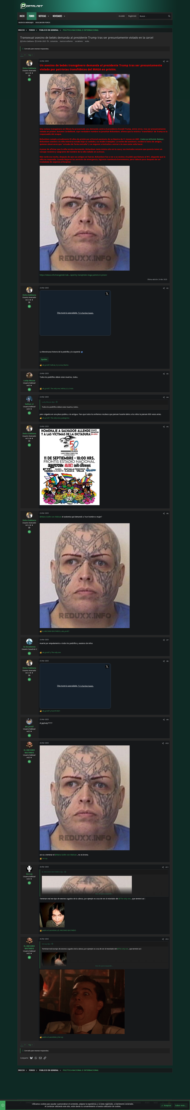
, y (55, 365)
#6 (167, 513)
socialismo (79, 41)
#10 (167, 743)
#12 (167, 939)
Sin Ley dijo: (46, 944)
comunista (54, 41)
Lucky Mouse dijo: (48, 402)
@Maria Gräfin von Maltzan (50, 517)
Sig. (29, 55)
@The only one (125, 899)
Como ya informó (151, 139)
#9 (167, 720)
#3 (167, 374)
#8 (167, 661)
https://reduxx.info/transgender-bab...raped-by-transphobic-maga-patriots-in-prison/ (73, 275)
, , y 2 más (57, 388)
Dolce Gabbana (28, 41)
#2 (167, 288)
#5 (167, 427)
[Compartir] (164, 61)
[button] (48, 16)
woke (87, 41)
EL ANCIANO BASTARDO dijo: (52, 872)
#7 (167, 640)
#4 (167, 397)
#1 (167, 61)
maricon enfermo (66, 41)
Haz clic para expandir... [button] (104, 894)
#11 (167, 867)
